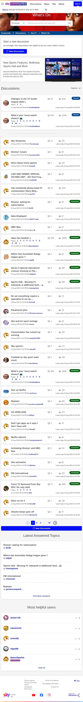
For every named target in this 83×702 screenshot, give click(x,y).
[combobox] (47, 23)
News (46, 4)
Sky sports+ (17, 346)
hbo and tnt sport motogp (24, 321)
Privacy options (29, 680)
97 (49, 523)
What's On (42, 15)
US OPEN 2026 (18, 412)
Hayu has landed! (20, 238)
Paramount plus (19, 310)
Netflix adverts (18, 437)
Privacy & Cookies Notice (30, 684)
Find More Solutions (41, 596)
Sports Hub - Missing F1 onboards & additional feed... (31, 566)
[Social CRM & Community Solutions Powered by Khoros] (74, 695)
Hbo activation (18, 462)
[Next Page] (55, 523)
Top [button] (78, 681)
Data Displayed (18, 216)
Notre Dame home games (24, 163)
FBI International (19, 473)
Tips (54, 4)
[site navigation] (2, 4)
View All (41, 668)
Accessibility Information (50, 683)
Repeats (15, 401)
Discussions (35, 4)
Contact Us (55, 687)
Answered (75, 201)
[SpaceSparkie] (14, 661)
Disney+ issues (19, 152)
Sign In (77, 4)
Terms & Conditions (52, 680)
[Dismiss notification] (46, 9)
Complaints (28, 687)
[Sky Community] (16, 3)
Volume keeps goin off (22, 512)
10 (16, 123)
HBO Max (16, 227)
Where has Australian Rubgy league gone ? (25, 555)
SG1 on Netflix (18, 390)
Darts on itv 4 (18, 501)
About (61, 4)
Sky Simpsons (18, 141)
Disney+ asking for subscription (19, 545)
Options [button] (74, 88)
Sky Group (28, 689)
